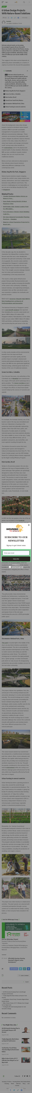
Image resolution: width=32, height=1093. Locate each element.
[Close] (29, 525)
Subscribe (16, 559)
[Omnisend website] (16, 566)
